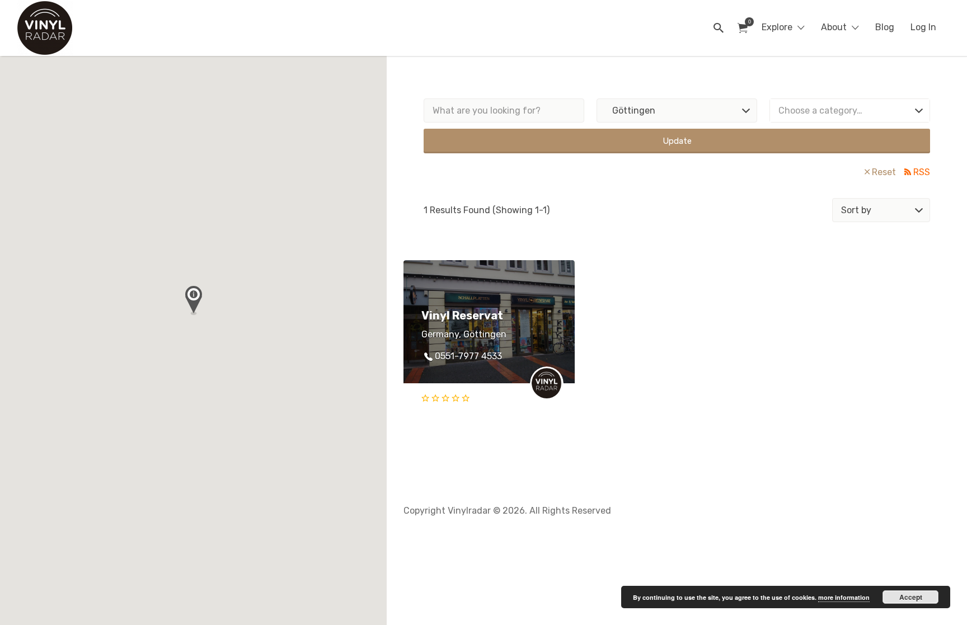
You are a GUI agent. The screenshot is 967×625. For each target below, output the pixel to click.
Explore (777, 27)
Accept (910, 597)
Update (677, 141)
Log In (923, 27)
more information (844, 597)
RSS (921, 172)
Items (743, 28)
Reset (884, 172)
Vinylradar (114, 28)
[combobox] (849, 110)
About (834, 27)
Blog (884, 27)
